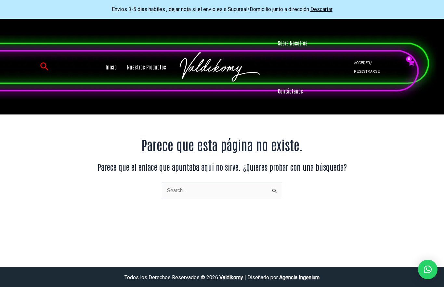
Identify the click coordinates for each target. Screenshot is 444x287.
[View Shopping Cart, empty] (411, 67)
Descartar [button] (321, 9)
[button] (44, 67)
